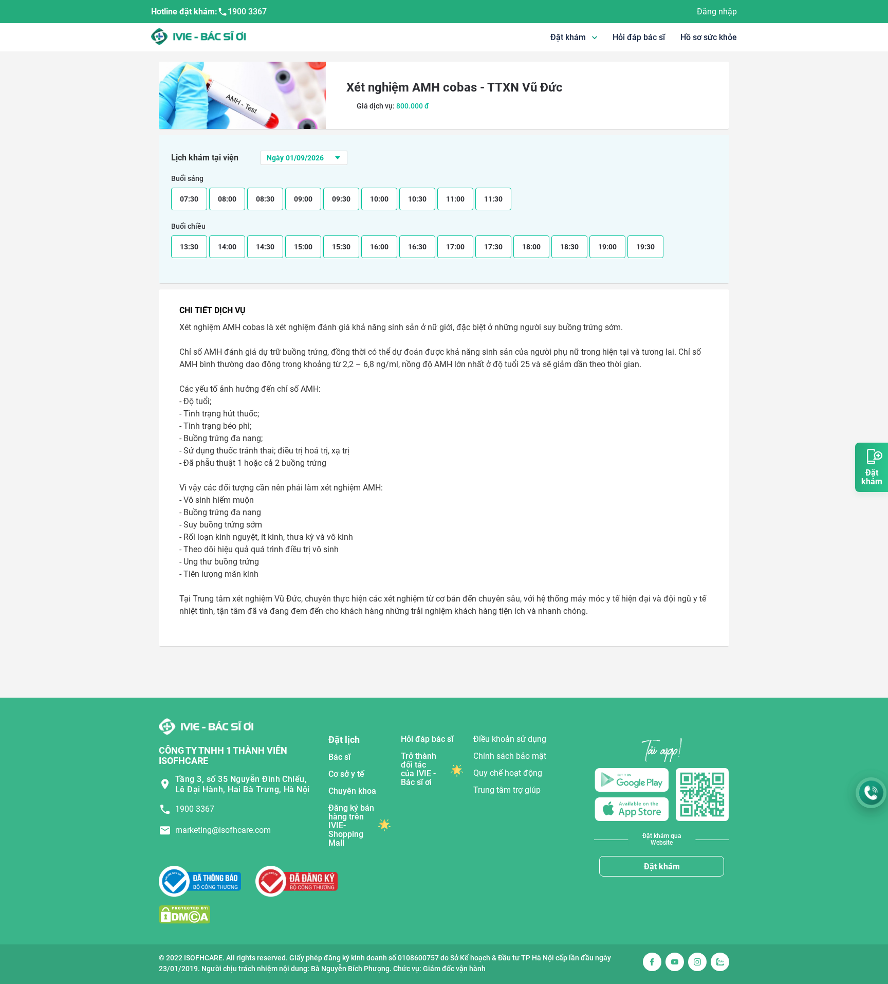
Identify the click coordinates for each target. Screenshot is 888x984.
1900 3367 (247, 11)
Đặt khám (662, 866)
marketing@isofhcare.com (223, 830)
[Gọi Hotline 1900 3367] (871, 792)
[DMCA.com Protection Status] (184, 914)
